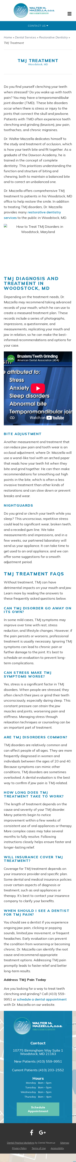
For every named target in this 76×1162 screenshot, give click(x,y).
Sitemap (64, 1142)
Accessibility (57, 1148)
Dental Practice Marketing (20, 1142)
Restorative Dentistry (53, 37)
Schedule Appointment (38, 1109)
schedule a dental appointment (42, 999)
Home (8, 37)
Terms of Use (39, 1148)
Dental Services (25, 37)
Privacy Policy (19, 1148)
